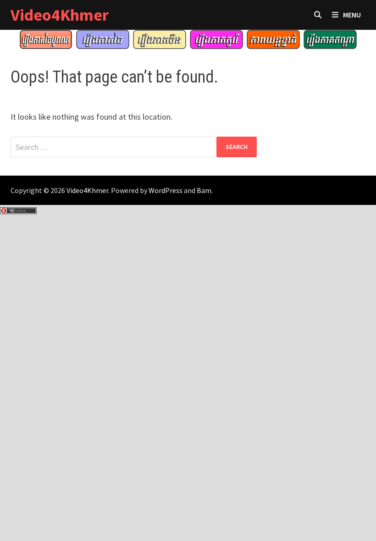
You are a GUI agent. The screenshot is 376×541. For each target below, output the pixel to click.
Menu (352, 14)
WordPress (165, 190)
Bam (204, 190)
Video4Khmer (60, 15)
